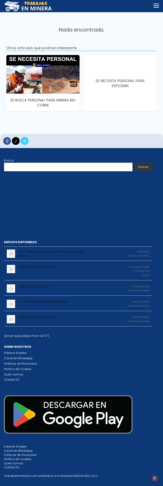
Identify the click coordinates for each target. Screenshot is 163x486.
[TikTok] (16, 141)
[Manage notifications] (154, 478)
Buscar (9, 160)
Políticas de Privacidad (20, 364)
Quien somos (13, 374)
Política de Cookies (17, 369)
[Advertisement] (78, 206)
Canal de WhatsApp (18, 358)
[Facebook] (7, 141)
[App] (24, 141)
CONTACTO (11, 380)
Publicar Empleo (15, 353)
